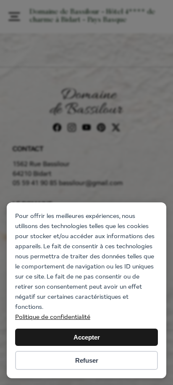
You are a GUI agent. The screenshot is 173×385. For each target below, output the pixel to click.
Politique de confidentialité (52, 317)
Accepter (86, 337)
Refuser (86, 360)
